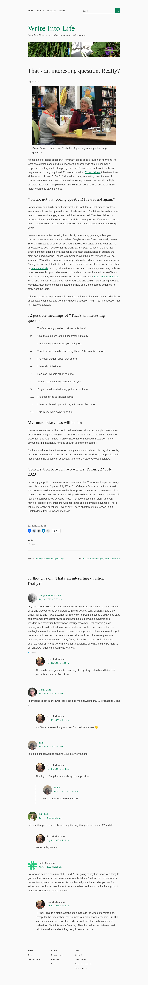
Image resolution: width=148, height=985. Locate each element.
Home (62, 11)
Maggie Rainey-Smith (50, 595)
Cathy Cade (45, 689)
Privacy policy (81, 968)
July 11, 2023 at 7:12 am (58, 905)
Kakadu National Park (106, 276)
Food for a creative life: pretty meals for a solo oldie (101, 558)
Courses (55, 959)
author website (39, 268)
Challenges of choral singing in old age (49, 558)
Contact (52, 11)
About (77, 950)
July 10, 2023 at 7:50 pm (50, 599)
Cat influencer (34, 959)
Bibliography (80, 959)
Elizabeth (44, 814)
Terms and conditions (85, 964)
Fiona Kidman (92, 172)
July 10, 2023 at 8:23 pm (58, 662)
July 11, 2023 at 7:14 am (58, 768)
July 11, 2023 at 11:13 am (66, 791)
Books (40, 11)
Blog (31, 11)
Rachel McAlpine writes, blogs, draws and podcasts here (57, 34)
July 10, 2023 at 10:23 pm (51, 693)
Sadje (42, 742)
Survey (54, 964)
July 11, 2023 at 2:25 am (50, 866)
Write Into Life (51, 27)
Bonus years (57, 955)
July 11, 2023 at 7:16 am (58, 720)
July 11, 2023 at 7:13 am (58, 840)
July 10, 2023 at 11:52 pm (51, 746)
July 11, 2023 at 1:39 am (50, 817)
